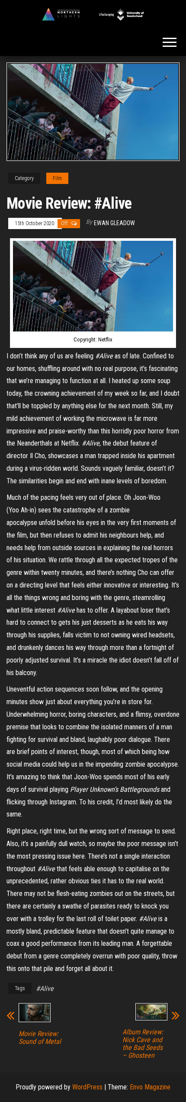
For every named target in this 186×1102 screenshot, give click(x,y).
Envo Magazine (150, 1087)
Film (57, 178)
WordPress (87, 1087)
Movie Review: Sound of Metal (40, 1038)
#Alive (45, 988)
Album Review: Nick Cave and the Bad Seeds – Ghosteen (142, 1043)
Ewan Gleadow (114, 223)
